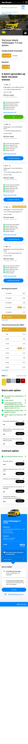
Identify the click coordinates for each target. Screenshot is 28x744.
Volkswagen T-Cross (6, 13)
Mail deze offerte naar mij (15, 594)
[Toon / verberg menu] (26, 2)
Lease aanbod (9, 12)
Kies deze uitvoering (13, 117)
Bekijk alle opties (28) (9, 153)
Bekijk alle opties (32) (9, 276)
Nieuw (15, 12)
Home (3, 12)
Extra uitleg (5, 319)
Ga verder (14, 589)
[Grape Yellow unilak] (4, 382)
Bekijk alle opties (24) (9, 112)
